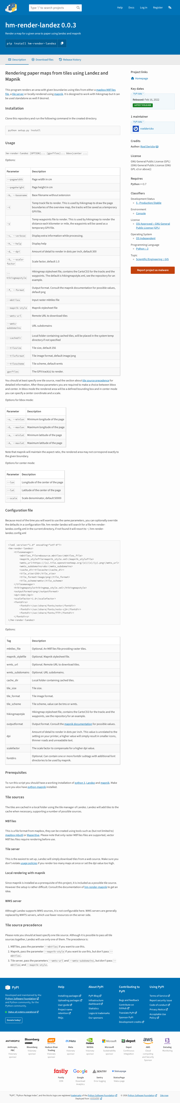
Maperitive (33, 835)
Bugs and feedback (129, 1000)
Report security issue (161, 1000)
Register (158, 7)
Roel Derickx (147, 146)
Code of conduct (158, 1005)
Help (120, 7)
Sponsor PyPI (126, 1017)
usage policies (29, 863)
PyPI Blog (94, 996)
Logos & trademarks (99, 1013)
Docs (131, 7)
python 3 (80, 783)
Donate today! (14, 1020)
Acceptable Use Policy (158, 1016)
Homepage (141, 78)
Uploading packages (68, 1000)
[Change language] (170, 7)
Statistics (94, 1008)
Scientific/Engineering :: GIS (152, 259)
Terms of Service (158, 996)
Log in (143, 7)
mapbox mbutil (14, 835)
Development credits (130, 1022)
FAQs (60, 1018)
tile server (18, 94)
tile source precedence (95, 380)
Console (141, 213)
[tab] (17, 60)
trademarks (76, 1095)
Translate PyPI (126, 1013)
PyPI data (137, 93)
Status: (22, 1011)
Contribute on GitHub (126, 1006)
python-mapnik (37, 787)
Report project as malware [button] (153, 270)
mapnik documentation (78, 724)
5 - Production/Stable (148, 203)
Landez (90, 783)
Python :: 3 (142, 249)
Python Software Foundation (20, 998)
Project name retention (65, 1011)
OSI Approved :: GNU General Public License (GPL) (153, 226)
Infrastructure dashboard (96, 1002)
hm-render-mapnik (95, 887)
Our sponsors (96, 1018)
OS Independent (145, 238)
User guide (63, 1005)
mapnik (58, 94)
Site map (164, 1095)
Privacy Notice (157, 1009)
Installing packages (68, 996)
